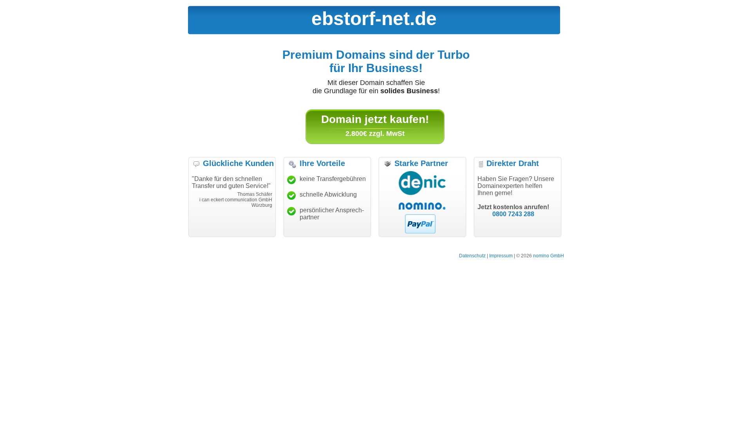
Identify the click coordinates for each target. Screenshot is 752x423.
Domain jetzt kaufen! (375, 119)
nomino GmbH (548, 255)
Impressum (501, 255)
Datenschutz (472, 255)
